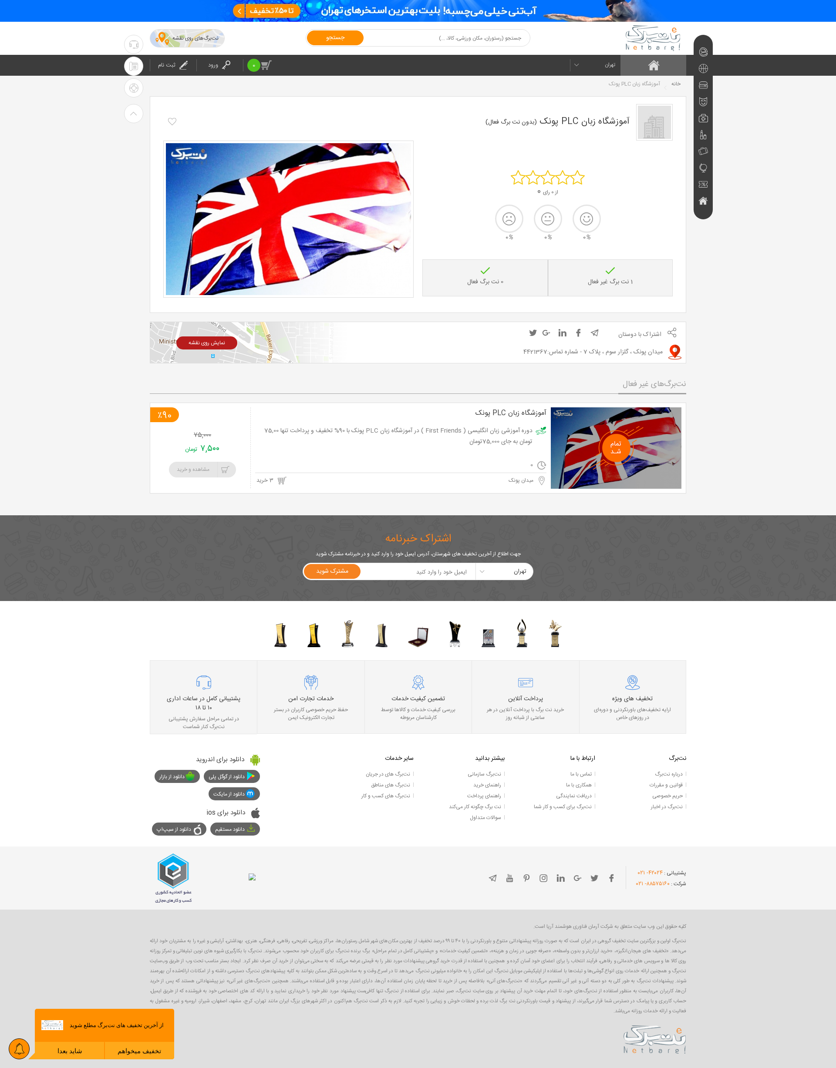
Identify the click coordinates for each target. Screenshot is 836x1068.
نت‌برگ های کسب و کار (385, 796)
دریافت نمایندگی (574, 796)
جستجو (335, 38)
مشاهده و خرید (193, 469)
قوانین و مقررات (666, 785)
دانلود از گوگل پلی (227, 776)
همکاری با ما (579, 785)
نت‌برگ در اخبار (667, 807)
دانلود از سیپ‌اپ (174, 829)
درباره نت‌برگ (669, 774)
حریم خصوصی (667, 796)
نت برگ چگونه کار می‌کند (475, 807)
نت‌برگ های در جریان (388, 774)
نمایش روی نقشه (207, 343)
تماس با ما (581, 774)
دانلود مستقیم (230, 829)
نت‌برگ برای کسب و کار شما (563, 807)
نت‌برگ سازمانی (484, 774)
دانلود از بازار (172, 776)
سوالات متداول (485, 817)
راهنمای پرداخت (484, 796)
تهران (610, 64)
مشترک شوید (332, 571)
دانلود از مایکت (229, 794)
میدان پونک (522, 480)
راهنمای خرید (487, 785)
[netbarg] (655, 1038)
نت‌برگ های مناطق (390, 785)
